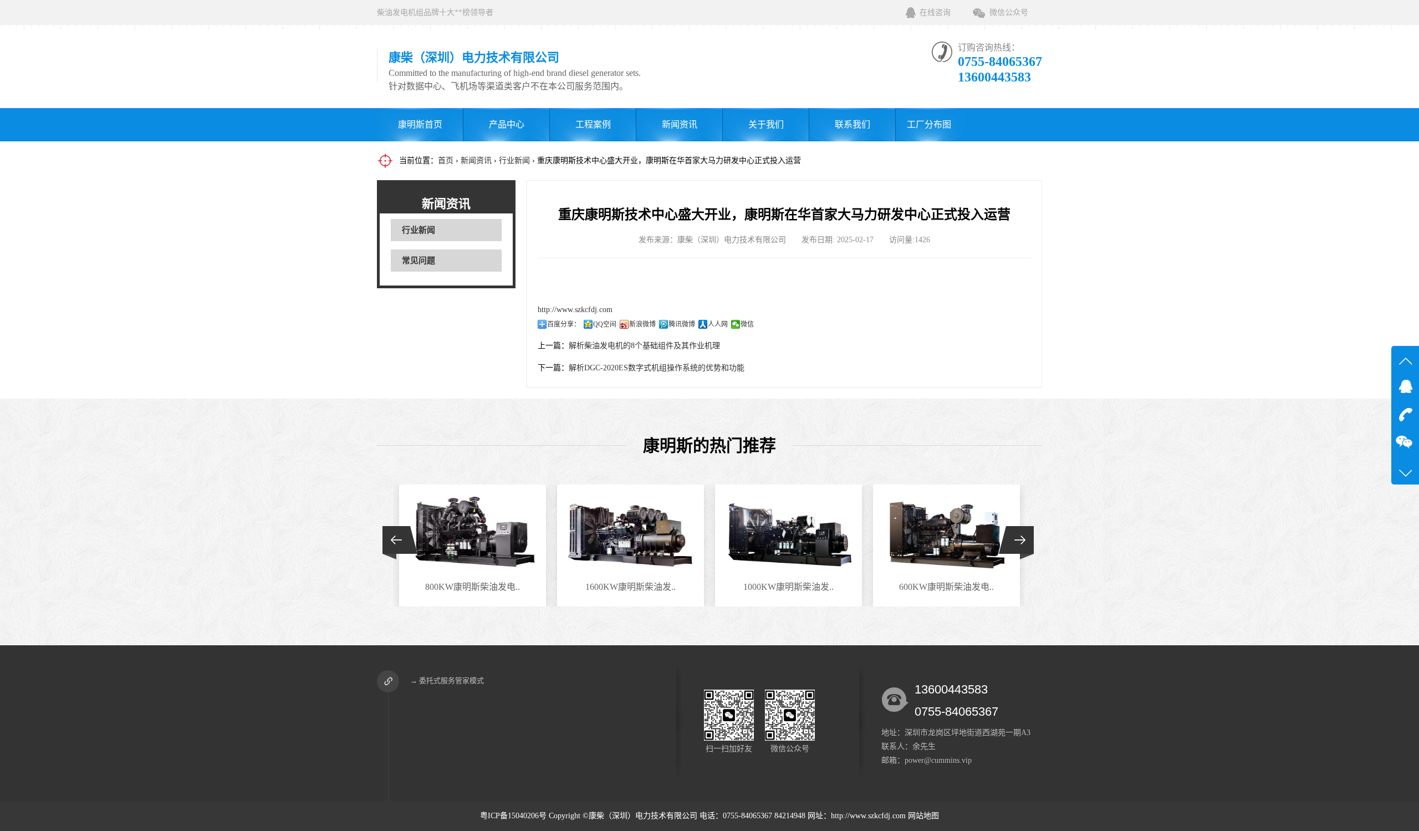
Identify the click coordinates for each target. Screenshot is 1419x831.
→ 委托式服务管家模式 (447, 680)
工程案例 (593, 124)
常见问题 (418, 260)
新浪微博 (642, 324)
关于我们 (766, 124)
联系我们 (852, 124)
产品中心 (506, 124)
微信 (747, 324)
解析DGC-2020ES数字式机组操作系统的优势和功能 (656, 368)
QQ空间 (604, 324)
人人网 (718, 324)
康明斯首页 (420, 124)
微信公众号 (1008, 12)
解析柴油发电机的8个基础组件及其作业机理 (644, 345)
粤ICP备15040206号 (513, 816)
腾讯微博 (681, 324)
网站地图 (923, 816)
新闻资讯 (679, 124)
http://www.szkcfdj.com (575, 309)
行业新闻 (514, 160)
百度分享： (563, 324)
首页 (445, 160)
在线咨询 (935, 12)
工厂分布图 (929, 124)
